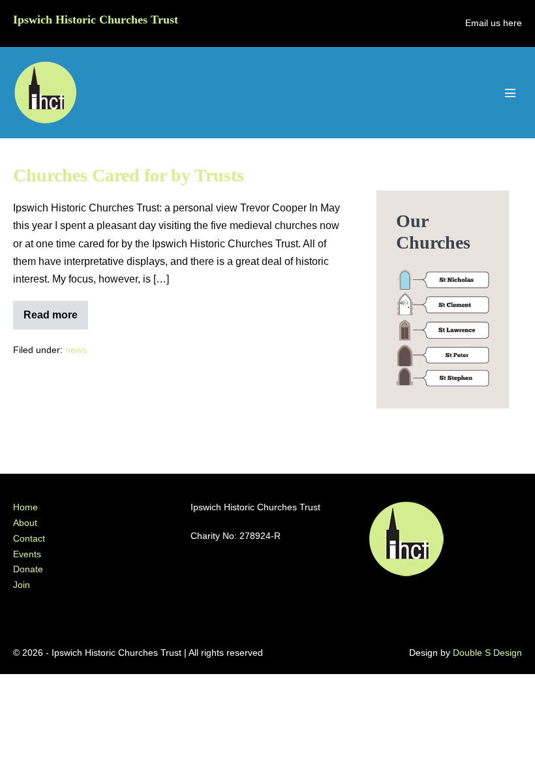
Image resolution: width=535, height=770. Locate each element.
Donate (28, 569)
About (25, 522)
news (76, 350)
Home (25, 507)
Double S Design (487, 652)
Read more (55, 319)
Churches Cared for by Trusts (128, 175)
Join (21, 584)
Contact (29, 538)
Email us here (493, 23)
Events (27, 554)
